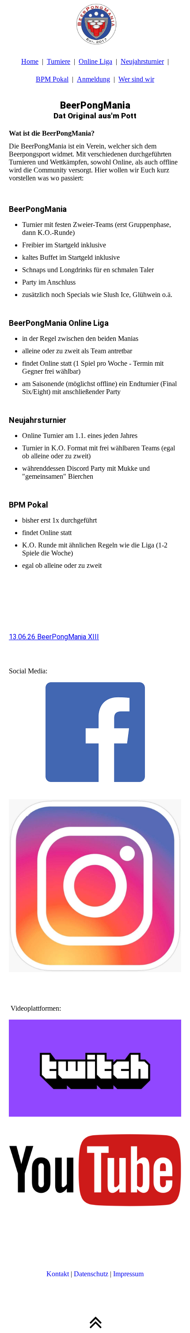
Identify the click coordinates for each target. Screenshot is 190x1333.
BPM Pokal (52, 79)
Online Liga (95, 61)
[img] (95, 22)
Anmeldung (93, 79)
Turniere (58, 61)
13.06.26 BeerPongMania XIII (54, 637)
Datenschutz (91, 1274)
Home (29, 61)
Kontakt (57, 1274)
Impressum (128, 1274)
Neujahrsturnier (142, 61)
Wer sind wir (136, 79)
